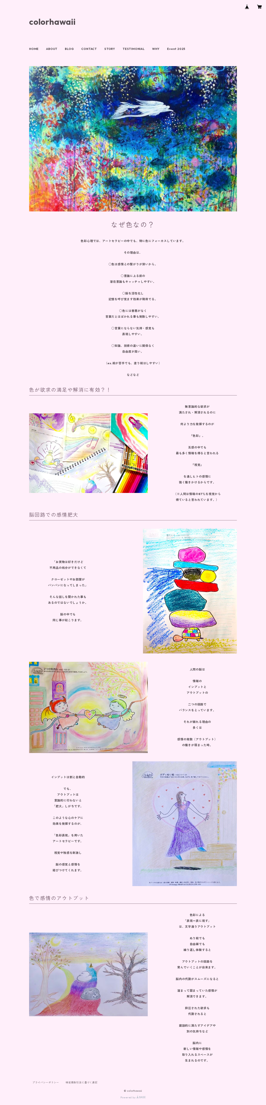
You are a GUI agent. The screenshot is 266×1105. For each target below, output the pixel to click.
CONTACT (89, 49)
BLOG (69, 49)
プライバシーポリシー (45, 1082)
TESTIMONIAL (134, 49)
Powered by (129, 1097)
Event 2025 (176, 49)
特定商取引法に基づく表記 (82, 1082)
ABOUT (51, 49)
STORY (109, 49)
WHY (156, 49)
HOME (34, 49)
